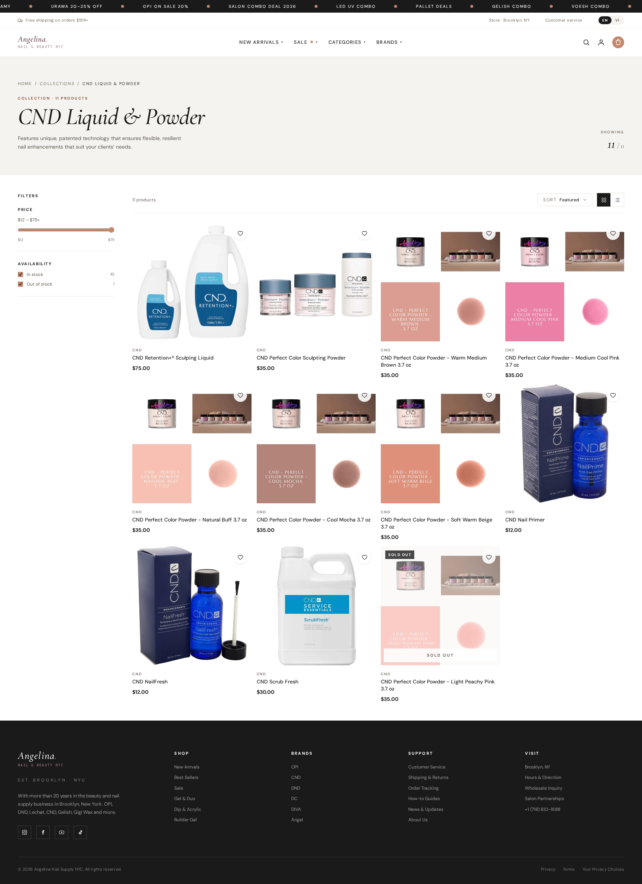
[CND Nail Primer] (565, 443)
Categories (347, 42)
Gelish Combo (482, 6)
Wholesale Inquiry (543, 788)
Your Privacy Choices (604, 869)
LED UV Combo (326, 6)
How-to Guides (424, 799)
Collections (57, 83)
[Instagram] (24, 832)
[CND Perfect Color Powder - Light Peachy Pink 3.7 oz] (440, 605)
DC (294, 799)
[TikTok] (80, 832)
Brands (389, 42)
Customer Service (426, 767)
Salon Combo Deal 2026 (233, 6)
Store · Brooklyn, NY (509, 20)
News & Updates (425, 809)
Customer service (563, 20)
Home (25, 83)
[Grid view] (603, 200)
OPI (294, 767)
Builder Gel (185, 820)
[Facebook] (43, 832)
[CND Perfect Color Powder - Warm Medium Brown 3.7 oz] (440, 281)
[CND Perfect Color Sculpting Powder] (316, 281)
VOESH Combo (561, 6)
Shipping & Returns (428, 777)
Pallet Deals (404, 6)
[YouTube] (61, 832)
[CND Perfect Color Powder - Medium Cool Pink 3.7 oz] (565, 281)
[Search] (586, 42)
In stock (70, 274)
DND (295, 788)
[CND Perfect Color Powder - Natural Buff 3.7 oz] (192, 443)
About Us (418, 820)
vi (617, 20)
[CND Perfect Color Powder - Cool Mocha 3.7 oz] (316, 443)
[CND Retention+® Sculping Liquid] (192, 281)
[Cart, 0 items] (618, 42)
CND (296, 777)
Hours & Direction (543, 777)
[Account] (601, 42)
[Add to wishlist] (240, 233)
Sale (306, 42)
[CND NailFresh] (192, 605)
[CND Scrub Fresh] (316, 605)
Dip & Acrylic (187, 809)
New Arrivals (261, 42)
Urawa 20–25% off (47, 6)
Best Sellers (186, 777)
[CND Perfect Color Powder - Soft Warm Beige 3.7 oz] (440, 443)
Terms (569, 869)
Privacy (548, 869)
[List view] (617, 200)
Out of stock (70, 284)
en (605, 20)
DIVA (296, 809)
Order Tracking (423, 788)
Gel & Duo (184, 799)
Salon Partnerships (544, 799)
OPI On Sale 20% (136, 6)
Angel (297, 820)
